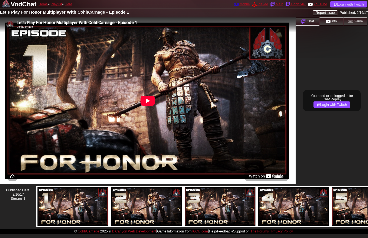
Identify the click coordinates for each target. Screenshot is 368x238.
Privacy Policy (282, 231)
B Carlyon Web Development (134, 231)
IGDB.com (200, 231)
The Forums (259, 231)
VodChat (23, 4)
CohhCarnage (88, 231)
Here (68, 4)
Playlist (56, 4)
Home (43, 4)
